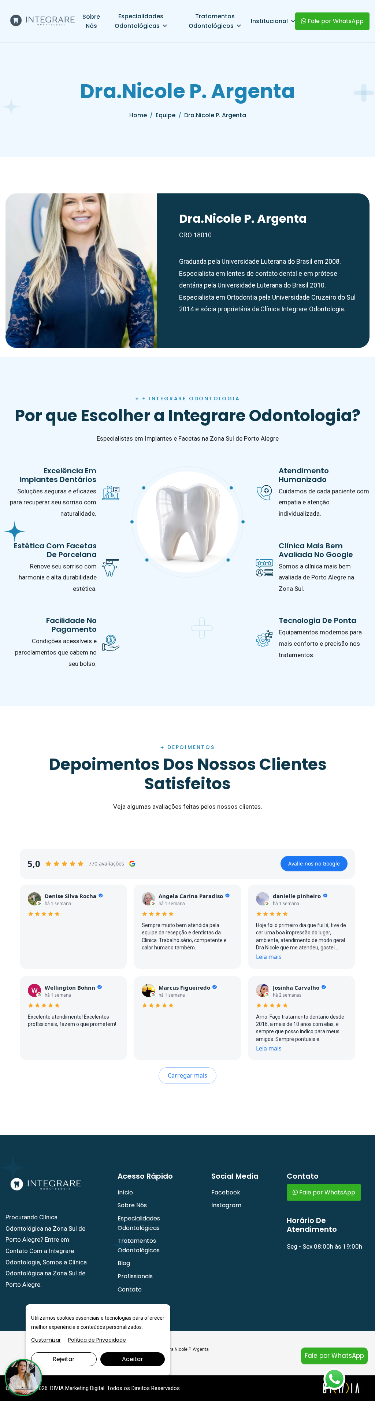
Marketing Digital (84, 1388)
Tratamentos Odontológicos (212, 21)
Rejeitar (64, 1359)
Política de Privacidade (97, 1339)
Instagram (226, 1205)
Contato (130, 1289)
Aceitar (132, 1359)
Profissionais (135, 1276)
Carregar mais (187, 1075)
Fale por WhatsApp (335, 21)
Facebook (225, 1192)
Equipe (165, 115)
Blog (124, 1263)
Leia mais (269, 957)
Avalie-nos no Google (314, 863)
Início (125, 1192)
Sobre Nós (91, 21)
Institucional (269, 21)
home (138, 115)
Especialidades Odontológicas (139, 21)
